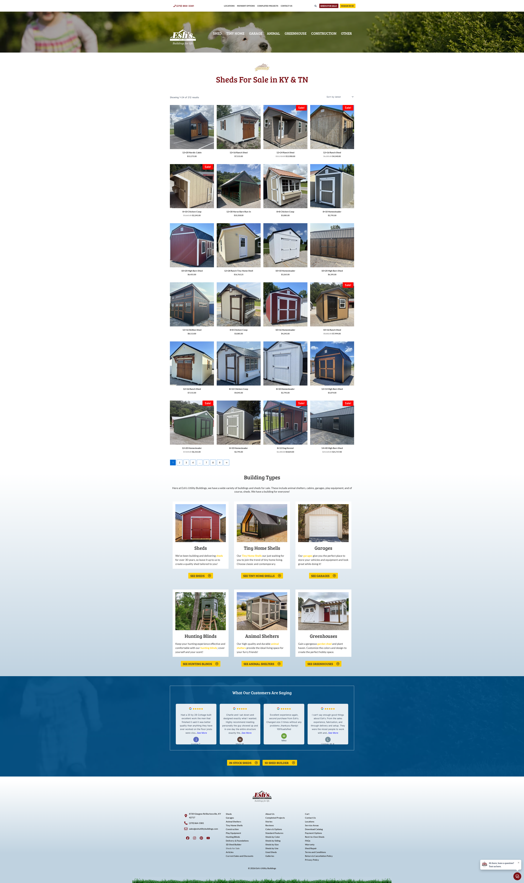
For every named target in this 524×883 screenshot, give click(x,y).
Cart (307, 814)
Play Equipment (233, 833)
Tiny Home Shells (234, 825)
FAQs (307, 840)
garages (307, 555)
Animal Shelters (233, 821)
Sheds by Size (272, 844)
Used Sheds (271, 852)
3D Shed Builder (234, 844)
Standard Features (274, 833)
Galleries (269, 856)
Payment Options (246, 5)
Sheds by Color (272, 836)
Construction (323, 33)
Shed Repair (311, 848)
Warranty (310, 844)
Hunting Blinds (233, 836)
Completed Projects (267, 5)
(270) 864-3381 (185, 6)
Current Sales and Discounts (239, 856)
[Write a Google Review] (190, 709)
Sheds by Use (271, 848)
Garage (255, 33)
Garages (230, 817)
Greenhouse (295, 33)
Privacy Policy (312, 859)
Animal (273, 33)
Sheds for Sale (233, 848)
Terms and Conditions (315, 852)
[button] (346, 724)
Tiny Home (235, 33)
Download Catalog (314, 829)
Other (346, 33)
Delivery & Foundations (237, 840)
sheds (219, 555)
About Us (269, 814)
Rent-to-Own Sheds (314, 836)
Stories (268, 821)
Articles (229, 852)
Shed (217, 33)
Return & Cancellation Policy (319, 856)
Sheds (229, 814)
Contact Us (286, 5)
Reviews (269, 825)
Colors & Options (273, 829)
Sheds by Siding (272, 840)
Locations (229, 5)
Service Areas (312, 825)
